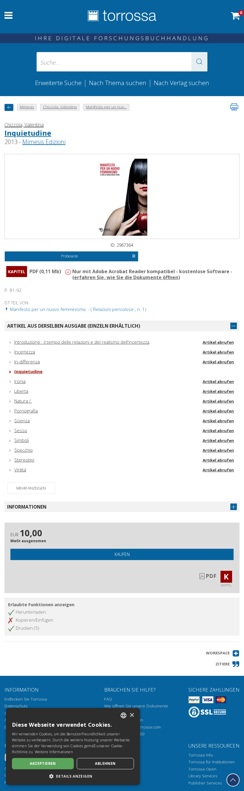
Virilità (20, 470)
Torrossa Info (200, 755)
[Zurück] (8, 107)
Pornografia (26, 411)
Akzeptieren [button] (43, 763)
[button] (199, 61)
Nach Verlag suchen (181, 83)
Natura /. (23, 401)
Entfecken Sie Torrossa (25, 699)
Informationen (26, 507)
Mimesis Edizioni (43, 142)
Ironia (20, 381)
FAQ (108, 699)
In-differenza (27, 362)
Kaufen (122, 554)
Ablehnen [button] (105, 763)
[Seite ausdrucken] (234, 107)
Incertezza (24, 352)
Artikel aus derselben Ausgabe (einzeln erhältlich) (73, 326)
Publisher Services (205, 783)
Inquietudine (27, 133)
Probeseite (69, 256)
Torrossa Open (202, 769)
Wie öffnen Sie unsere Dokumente (136, 706)
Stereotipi (24, 460)
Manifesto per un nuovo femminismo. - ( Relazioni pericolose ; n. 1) (77, 309)
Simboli (21, 440)
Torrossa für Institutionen (211, 762)
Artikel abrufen (218, 342)
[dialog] (73, 746)
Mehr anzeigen (31, 488)
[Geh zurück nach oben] (233, 780)
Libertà (21, 391)
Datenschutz (16, 706)
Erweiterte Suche (58, 83)
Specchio (23, 450)
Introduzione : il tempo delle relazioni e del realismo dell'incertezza (81, 342)
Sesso (20, 430)
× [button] (131, 715)
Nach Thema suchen (117, 83)
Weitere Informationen (54, 751)
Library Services (202, 776)
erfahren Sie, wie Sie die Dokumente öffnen (126, 277)
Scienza (22, 420)
